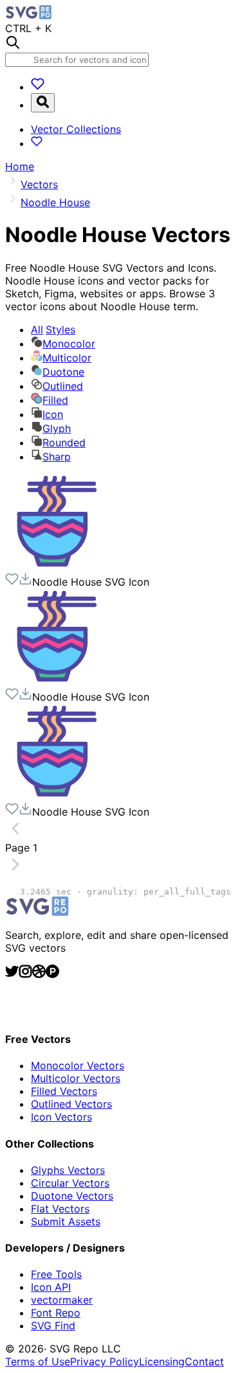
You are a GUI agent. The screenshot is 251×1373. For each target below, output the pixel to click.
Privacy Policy (104, 1361)
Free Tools (56, 1274)
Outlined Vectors (71, 1104)
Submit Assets (65, 1221)
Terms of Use (37, 1361)
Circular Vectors (70, 1182)
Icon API (51, 1287)
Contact (204, 1361)
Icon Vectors (61, 1116)
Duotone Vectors (72, 1195)
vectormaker (62, 1299)
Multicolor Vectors (75, 1078)
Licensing (162, 1361)
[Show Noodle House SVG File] (53, 565)
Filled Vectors (64, 1091)
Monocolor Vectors (77, 1065)
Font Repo (55, 1312)
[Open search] (43, 102)
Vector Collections (76, 129)
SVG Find (53, 1325)
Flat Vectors (60, 1208)
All (53, 329)
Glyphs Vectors (68, 1170)
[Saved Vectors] (37, 86)
